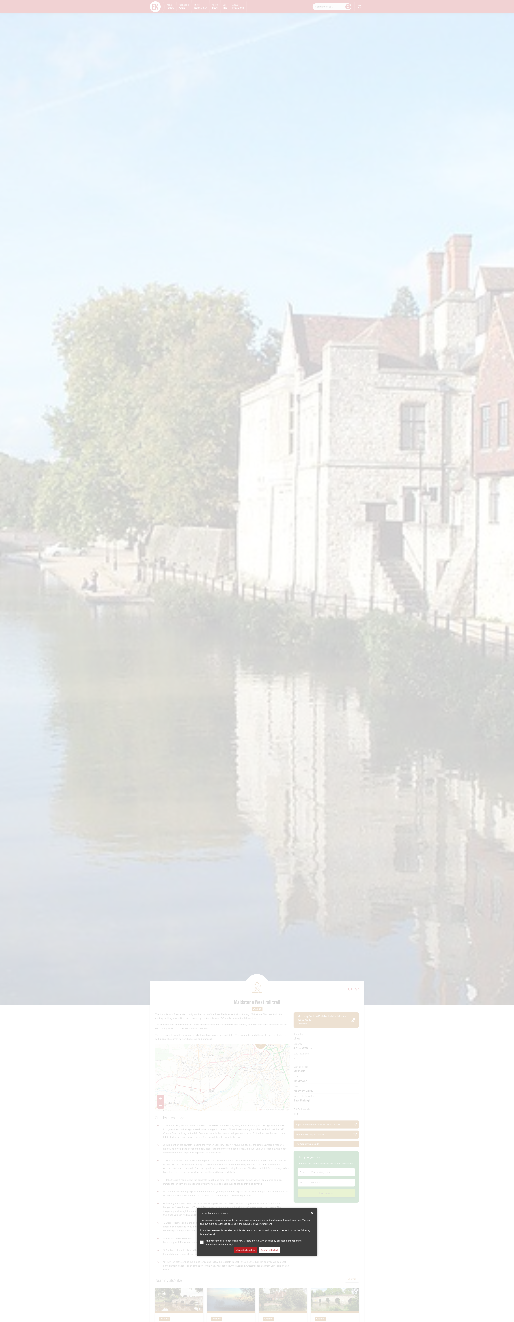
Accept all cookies (245, 1250)
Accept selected (269, 1250)
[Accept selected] (312, 1213)
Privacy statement (262, 1223)
